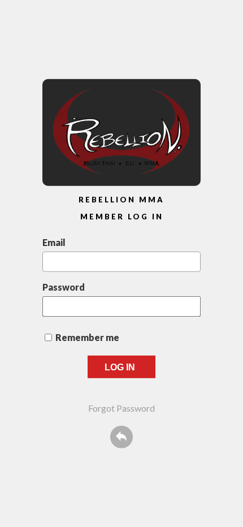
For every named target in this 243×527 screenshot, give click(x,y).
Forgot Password (121, 407)
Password (63, 286)
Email (54, 241)
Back (121, 436)
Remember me (87, 336)
